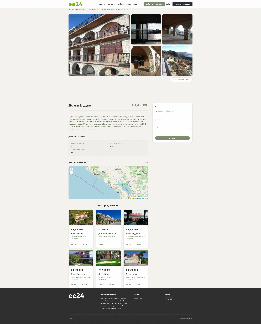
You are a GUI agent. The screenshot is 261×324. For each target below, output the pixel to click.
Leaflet (135, 198)
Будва (118, 9)
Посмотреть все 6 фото (182, 80)
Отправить (172, 138)
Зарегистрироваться (182, 4)
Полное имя (159, 119)
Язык (135, 4)
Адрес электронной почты (164, 111)
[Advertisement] (130, 93)
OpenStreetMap (143, 198)
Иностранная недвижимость (77, 9)
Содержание (159, 127)
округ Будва (106, 9)
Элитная (102, 4)
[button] (71, 169)
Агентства (111, 4)
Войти (168, 4)
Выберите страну (124, 4)
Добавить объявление (154, 4)
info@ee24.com (137, 299)
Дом (127, 9)
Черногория (92, 9)
